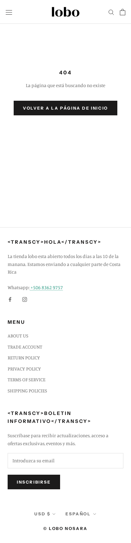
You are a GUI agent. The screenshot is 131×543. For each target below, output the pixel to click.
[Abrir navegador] (9, 11)
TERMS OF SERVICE (26, 380)
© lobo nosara (65, 528)
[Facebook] (10, 299)
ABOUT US (18, 336)
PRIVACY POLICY (24, 369)
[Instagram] (24, 299)
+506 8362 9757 (46, 287)
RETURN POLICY (24, 358)
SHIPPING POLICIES (27, 391)
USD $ (42, 513)
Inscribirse (34, 482)
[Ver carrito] (122, 12)
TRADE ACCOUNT (25, 347)
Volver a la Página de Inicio (65, 108)
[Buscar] (111, 12)
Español (78, 513)
